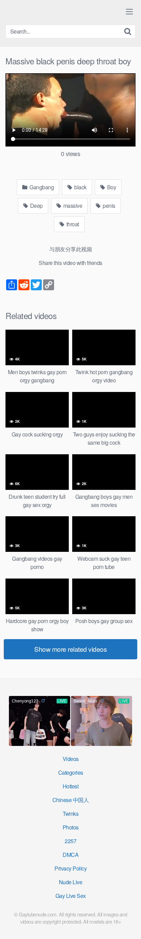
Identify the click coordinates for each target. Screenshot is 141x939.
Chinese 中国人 (70, 800)
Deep (36, 206)
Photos (71, 827)
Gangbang (41, 187)
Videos (71, 759)
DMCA (70, 855)
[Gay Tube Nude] (46, 11)
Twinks (70, 813)
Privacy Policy (70, 868)
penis (108, 206)
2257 (70, 841)
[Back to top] (129, 924)
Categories (70, 772)
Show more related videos (70, 649)
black (80, 187)
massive (72, 206)
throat (72, 224)
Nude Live (70, 882)
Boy (111, 187)
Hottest (71, 786)
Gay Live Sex (70, 896)
